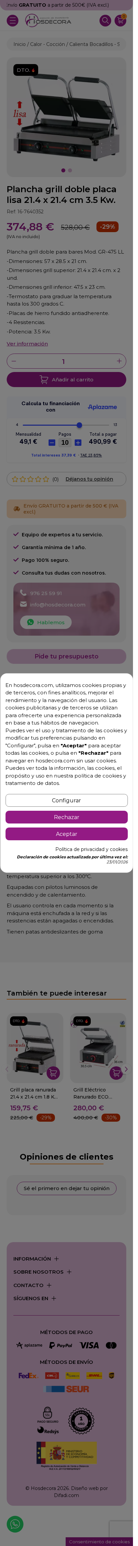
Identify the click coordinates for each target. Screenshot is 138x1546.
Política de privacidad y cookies (91, 849)
